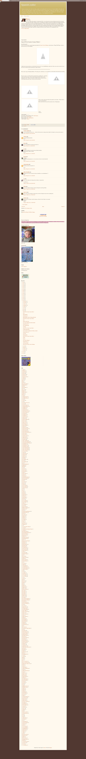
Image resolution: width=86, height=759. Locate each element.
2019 (23, 291)
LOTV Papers (24, 573)
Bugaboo (23, 390)
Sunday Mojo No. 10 (26, 332)
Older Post (62, 206)
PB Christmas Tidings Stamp (26, 628)
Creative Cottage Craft (25, 449)
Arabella (23, 377)
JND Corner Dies (24, 533)
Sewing (23, 671)
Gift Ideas (23, 493)
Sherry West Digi (24, 680)
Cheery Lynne (24, 421)
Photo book (23, 636)
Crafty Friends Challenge (25, 441)
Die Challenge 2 (24, 459)
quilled (23, 650)
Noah (23, 604)
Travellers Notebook (25, 722)
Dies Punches (36, 115)
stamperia (23, 688)
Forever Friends (24, 486)
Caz (24, 178)
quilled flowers (24, 651)
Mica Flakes (24, 591)
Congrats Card (24, 436)
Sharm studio (24, 675)
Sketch (23, 683)
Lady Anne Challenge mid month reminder (29, 322)
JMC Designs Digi (24, 531)
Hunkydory (23, 517)
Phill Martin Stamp (25, 635)
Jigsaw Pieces (24, 523)
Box (22, 388)
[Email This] (31, 124)
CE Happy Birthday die (25, 406)
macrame (23, 578)
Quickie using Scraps (26, 321)
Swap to (23, 708)
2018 (23, 293)
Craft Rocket (24, 439)
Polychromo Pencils (25, 641)
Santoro (23, 665)
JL (22, 525)
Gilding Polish (24, 494)
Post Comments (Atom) (28, 208)
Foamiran (23, 484)
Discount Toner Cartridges (43, 216)
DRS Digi (23, 466)
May (24, 310)
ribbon (23, 658)
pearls (23, 629)
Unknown (25, 136)
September (24, 305)
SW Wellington (24, 703)
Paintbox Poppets (24, 616)
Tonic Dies (23, 719)
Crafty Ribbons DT (25, 445)
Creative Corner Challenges (44, 45)
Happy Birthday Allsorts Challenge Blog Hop (29, 317)
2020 (23, 290)
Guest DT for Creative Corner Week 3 (28, 328)
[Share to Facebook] (34, 124)
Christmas (23, 426)
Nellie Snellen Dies (25, 602)
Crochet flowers (24, 453)
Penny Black (24, 630)
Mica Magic (24, 592)
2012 (23, 351)
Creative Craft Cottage (25, 448)
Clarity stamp (24, 433)
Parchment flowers (24, 624)
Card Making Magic (25, 397)
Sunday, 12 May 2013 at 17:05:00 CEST (29, 194)
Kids (22, 554)
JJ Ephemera (24, 524)
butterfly (23, 393)
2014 (23, 298)
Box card (23, 389)
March (24, 347)
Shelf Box (23, 677)
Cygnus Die (23, 455)
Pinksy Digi (24, 638)
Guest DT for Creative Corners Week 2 (28, 336)
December (24, 301)
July (24, 307)
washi (23, 733)
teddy (23, 714)
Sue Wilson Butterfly (25, 696)
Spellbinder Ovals (24, 687)
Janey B (23, 520)
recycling (23, 656)
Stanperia (23, 690)
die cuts (23, 460)
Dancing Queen (25, 334)
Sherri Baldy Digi (24, 678)
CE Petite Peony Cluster (25, 410)
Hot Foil (23, 513)
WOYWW (23, 740)
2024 (23, 285)
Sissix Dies (23, 682)
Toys (22, 720)
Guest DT (23, 505)
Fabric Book (24, 479)
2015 (23, 297)
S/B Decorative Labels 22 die (26, 663)
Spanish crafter (28, 4)
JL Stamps (23, 530)
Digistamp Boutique (25, 464)
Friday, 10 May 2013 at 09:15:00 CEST (29, 140)
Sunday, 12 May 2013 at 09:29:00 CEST (29, 183)
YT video (23, 743)
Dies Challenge (24, 461)
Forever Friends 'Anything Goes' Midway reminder (30, 330)
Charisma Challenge (25, 419)
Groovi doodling (24, 500)
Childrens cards (24, 422)
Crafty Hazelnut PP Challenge (26, 442)
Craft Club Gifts (24, 438)
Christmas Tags (24, 429)
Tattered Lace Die (24, 711)
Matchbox (23, 585)
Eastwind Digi (24, 471)
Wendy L (28, 19)
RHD (23, 657)
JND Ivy (23, 539)
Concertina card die (25, 435)
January (24, 350)
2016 (23, 295)
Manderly (25, 197)
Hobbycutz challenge (25, 507)
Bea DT (23, 382)
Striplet (23, 695)
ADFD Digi (24, 370)
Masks (23, 584)
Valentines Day (24, 729)
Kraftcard (23, 558)
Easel (23, 467)
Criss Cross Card (24, 451)
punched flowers (24, 645)
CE (22, 401)
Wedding (23, 736)
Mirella (25, 186)
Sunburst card (24, 698)
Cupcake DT (24, 454)
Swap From (23, 707)
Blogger (51, 747)
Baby (23, 380)
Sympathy (23, 709)
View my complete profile (25, 28)
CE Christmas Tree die (25, 402)
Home (22, 16)
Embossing (23, 475)
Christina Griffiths (26, 130)
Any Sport (24, 333)
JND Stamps (24, 545)
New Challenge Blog (26, 325)
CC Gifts (23, 400)
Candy (23, 395)
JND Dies (23, 536)
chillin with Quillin (26, 172)
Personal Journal (24, 634)
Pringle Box (24, 643)
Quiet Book (23, 649)
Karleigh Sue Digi (24, 553)
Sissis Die (23, 681)
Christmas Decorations (25, 428)
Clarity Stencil (24, 434)
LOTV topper (24, 575)
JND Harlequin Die (25, 538)
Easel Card (23, 468)
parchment (23, 623)
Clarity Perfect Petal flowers (26, 432)
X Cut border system (25, 741)
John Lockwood (24, 549)
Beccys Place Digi (24, 383)
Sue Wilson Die (24, 697)
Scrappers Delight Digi (25, 668)
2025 (23, 283)
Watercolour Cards (24, 734)
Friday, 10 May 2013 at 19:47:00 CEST (29, 168)
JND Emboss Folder (25, 537)
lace (22, 562)
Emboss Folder (24, 473)
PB (22, 625)
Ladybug (23, 564)
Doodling (23, 465)
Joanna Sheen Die (24, 547)
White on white (24, 737)
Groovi (23, 499)
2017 (23, 294)
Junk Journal (24, 552)
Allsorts (23, 373)
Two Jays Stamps (24, 727)
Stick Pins (23, 694)
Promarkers (23, 644)
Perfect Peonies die (25, 631)
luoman (45, 747)
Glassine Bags (24, 497)
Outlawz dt (23, 612)
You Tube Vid (24, 742)
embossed (23, 474)
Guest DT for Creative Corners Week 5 (28, 311)
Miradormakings (26, 164)
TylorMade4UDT (24, 728)
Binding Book (24, 384)
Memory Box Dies (24, 589)
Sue (24, 149)
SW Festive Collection (25, 701)
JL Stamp (23, 527)
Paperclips (23, 622)
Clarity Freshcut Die (25, 431)
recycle (23, 655)
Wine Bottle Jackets (25, 739)
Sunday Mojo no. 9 (25, 341)
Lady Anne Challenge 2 (26, 340)
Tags (22, 710)
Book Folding (24, 387)
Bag (22, 381)
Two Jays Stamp (24, 726)
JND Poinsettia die (24, 544)
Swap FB (23, 706)
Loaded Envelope (24, 569)
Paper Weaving (24, 621)
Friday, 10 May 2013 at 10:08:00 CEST (29, 145)
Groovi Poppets (24, 501)
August (24, 306)
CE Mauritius (24, 408)
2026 (23, 282)
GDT (23, 488)
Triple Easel (24, 723)
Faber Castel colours (25, 478)
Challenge (23, 418)
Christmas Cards (24, 427)
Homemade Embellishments (26, 511)
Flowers (24, 338)
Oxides (23, 615)
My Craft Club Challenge (25, 598)
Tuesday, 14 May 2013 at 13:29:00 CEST (29, 202)
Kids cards (23, 556)
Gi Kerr (23, 491)
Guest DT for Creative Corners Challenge (29, 344)
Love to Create (24, 576)
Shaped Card (24, 674)
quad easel (23, 648)
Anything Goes (29, 116)
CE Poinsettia (24, 413)
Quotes (23, 652)
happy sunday (24, 506)
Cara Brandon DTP (25, 396)
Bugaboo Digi (24, 392)
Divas (24, 313)
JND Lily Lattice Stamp (25, 540)
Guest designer (24, 504)
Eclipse (23, 472)
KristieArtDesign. (24, 560)
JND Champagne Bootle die (26, 532)
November (24, 302)
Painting (23, 617)
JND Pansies (24, 543)
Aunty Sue (25, 192)
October (24, 303)
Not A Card (23, 605)
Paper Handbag (24, 619)
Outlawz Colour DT (25, 611)
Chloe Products (24, 423)
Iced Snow (23, 518)
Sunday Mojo (24, 700)
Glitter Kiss (23, 498)
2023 (23, 286)
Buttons (23, 394)
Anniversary (24, 375)
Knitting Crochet (24, 557)
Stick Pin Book (24, 693)
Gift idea (23, 492)
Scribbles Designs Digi (25, 670)
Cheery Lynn (24, 420)
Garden (24, 337)
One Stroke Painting (25, 609)
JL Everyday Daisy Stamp (26, 526)
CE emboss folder (24, 405)
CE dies (23, 403)
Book (23, 386)
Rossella (25, 156)
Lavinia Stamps (24, 565)
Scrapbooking (24, 667)
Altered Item (24, 374)
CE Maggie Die (24, 407)
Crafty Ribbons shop (25, 446)
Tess (22, 715)
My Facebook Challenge (25, 599)
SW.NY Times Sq (24, 704)
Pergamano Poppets (25, 632)
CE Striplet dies (24, 414)
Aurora (23, 379)
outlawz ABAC (24, 610)
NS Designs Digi (24, 608)
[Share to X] (33, 124)
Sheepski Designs (24, 676)
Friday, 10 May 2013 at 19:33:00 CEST (29, 161)
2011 (23, 353)
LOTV (23, 571)
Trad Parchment (24, 721)
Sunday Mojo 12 (25, 315)
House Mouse (24, 514)
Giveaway (23, 495)
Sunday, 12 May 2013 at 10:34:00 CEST (29, 189)
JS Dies (23, 551)
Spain (23, 684)
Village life (23, 730)
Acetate (23, 369)
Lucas (23, 577)
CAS (23, 399)
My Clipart (23, 597)
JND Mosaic (24, 541)
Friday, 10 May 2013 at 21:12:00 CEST (29, 175)
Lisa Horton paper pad (25, 567)
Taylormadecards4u (25, 713)
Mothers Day (24, 595)
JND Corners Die (24, 534)
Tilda (23, 716)
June (24, 309)
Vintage (23, 732)
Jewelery (23, 521)
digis (23, 462)
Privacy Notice (26, 16)
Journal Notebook (24, 550)
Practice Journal (24, 642)
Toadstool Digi (24, 717)
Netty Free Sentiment (25, 603)
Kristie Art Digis (24, 559)
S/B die (23, 664)
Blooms (28, 118)
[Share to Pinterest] (35, 124)
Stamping (23, 689)
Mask (23, 583)
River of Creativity (25, 661)
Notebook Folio (24, 606)
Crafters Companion (25, 440)
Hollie (23, 510)
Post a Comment (25, 204)
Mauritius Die (24, 586)
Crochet (23, 452)
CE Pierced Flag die (25, 412)
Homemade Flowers (25, 512)
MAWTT (23, 588)
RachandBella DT (24, 654)
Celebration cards (24, 416)
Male (23, 579)
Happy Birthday (25, 314)
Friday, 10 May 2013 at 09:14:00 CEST (29, 133)
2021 (23, 289)
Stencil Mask (24, 691)
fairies (23, 480)
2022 (23, 287)
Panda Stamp (24, 618)
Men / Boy (23, 590)
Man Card (23, 580)
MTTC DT (23, 596)
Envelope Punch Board (25, 477)
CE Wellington (24, 415)
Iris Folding (24, 519)
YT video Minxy (24, 745)
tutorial (23, 724)
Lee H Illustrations (24, 566)
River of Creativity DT (25, 662)
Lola (22, 570)
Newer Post (23, 206)
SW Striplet (24, 702)
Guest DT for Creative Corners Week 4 (28, 318)
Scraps (23, 669)
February (24, 348)
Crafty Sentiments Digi (25, 447)
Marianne (23, 582)
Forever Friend (24, 485)
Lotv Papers (24, 572)
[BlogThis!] (32, 124)
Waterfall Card (24, 735)
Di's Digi (23, 458)
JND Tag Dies (24, 546)
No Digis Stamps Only (26, 329)
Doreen (25, 143)
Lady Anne (23, 563)
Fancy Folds (24, 481)
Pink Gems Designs (25, 637)
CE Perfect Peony (24, 409)
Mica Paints (23, 593)
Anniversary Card (24, 376)
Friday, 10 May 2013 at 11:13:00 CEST (29, 153)
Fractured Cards (24, 487)
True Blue (24, 326)
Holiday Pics (24, 508)
